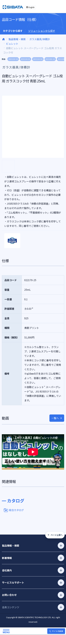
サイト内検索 (57, 631)
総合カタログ (16, 510)
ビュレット (12, 43)
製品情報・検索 (17, 39)
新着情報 (7, 558)
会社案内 (7, 570)
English (32, 7)
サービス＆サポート (13, 582)
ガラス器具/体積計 (39, 39)
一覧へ (55, 418)
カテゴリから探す (13, 31)
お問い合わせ (9, 595)
